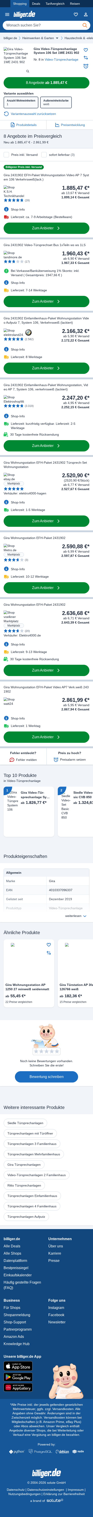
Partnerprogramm (18, 1329)
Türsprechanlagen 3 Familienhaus (31, 1144)
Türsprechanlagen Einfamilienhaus (32, 1196)
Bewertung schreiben (47, 1077)
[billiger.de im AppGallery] (46, 1387)
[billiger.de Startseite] (24, 14)
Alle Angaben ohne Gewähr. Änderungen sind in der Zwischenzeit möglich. (46, 1413)
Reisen (75, 3)
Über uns (55, 1246)
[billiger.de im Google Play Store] (46, 1377)
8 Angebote (46, 83)
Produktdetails (26, 125)
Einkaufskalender (18, 1275)
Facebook (56, 1315)
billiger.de (10, 38)
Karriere (54, 1253)
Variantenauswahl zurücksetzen (33, 114)
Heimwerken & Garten (38, 38)
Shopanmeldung (17, 1315)
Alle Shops (12, 1253)
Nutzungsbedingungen (24, 1494)
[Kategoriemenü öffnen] (7, 14)
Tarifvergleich (55, 3)
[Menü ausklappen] (57, 38)
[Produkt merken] (85, 50)
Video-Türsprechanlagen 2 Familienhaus (36, 1175)
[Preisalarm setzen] (85, 66)
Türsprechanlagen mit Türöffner (30, 1133)
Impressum (76, 1489)
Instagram (56, 1308)
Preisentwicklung (73, 125)
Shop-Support (15, 1322)
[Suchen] (84, 25)
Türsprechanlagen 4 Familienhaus (31, 1206)
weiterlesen (73, 916)
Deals (36, 3)
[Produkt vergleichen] (85, 58)
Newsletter (56, 1322)
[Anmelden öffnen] (85, 14)
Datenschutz (16, 1489)
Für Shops (12, 1308)
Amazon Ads (14, 1337)
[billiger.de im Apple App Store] (46, 1366)
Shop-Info (18, 209)
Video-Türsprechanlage (61, 59)
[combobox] (46, 25)
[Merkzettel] (75, 14)
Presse (54, 1261)
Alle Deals (12, 1246)
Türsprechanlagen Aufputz (26, 1216)
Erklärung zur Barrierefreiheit (64, 1494)
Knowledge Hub (17, 1344)
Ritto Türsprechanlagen (24, 1185)
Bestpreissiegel (16, 1268)
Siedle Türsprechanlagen (25, 1123)
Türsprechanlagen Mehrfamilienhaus (33, 1154)
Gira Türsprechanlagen (24, 1164)
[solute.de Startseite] (46, 1501)
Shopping (20, 3)
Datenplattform (15, 1261)
